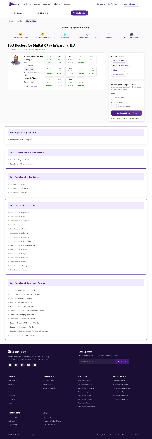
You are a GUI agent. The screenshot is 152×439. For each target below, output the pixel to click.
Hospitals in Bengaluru (121, 388)
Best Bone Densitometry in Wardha (23, 290)
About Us (66, 4)
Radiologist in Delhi (17, 184)
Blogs (10, 403)
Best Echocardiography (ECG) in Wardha (25, 294)
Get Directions (31, 87)
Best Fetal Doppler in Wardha (21, 298)
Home (11, 21)
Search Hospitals (49, 388)
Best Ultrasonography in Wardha (22, 327)
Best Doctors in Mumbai (19, 229)
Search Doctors (49, 381)
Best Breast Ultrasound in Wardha (23, 335)
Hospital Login (13, 425)
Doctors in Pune (84, 403)
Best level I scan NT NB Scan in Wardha (24, 323)
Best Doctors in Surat (18, 262)
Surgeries (46, 4)
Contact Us (12, 392)
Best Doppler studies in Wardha (22, 306)
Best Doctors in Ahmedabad (20, 241)
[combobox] (23, 13)
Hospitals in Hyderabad (122, 392)
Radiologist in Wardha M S (20, 188)
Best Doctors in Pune (18, 225)
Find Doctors (35, 4)
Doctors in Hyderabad (86, 392)
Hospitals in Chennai (120, 395)
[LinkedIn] (34, 365)
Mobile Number (117, 102)
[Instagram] (22, 365)
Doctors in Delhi (84, 381)
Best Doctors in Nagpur (19, 253)
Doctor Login (12, 417)
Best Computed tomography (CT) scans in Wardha (29, 331)
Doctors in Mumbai (85, 384)
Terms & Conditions (50, 425)
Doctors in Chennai (85, 395)
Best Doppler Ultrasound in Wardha (23, 319)
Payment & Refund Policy (52, 421)
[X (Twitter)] (16, 365)
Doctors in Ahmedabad (86, 407)
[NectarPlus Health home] (18, 4)
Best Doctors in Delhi (18, 217)
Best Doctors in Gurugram (20, 266)
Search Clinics (48, 384)
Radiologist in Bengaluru (19, 192)
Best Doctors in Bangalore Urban (22, 245)
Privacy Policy (48, 417)
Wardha (19, 21)
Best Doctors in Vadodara (19, 270)
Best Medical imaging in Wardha (22, 315)
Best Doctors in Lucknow (19, 237)
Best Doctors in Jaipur (18, 249)
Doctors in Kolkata (85, 399)
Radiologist (28, 60)
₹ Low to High (118, 70)
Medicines (56, 4)
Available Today (119, 61)
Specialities (12, 399)
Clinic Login (12, 421)
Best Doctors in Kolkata (19, 258)
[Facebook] (10, 365)
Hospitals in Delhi (119, 381)
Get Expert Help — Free (126, 113)
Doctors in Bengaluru (86, 388)
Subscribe (122, 361)
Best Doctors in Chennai (19, 233)
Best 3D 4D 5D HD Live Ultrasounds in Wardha (27, 311)
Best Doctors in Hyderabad (20, 212)
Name (114, 93)
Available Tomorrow (120, 65)
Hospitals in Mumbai (120, 384)
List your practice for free (106, 4)
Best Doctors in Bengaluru (20, 221)
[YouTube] (28, 365)
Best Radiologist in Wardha (20, 160)
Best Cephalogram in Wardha (21, 302)
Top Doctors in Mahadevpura (21, 140)
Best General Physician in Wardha (22, 164)
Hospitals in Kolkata (120, 399)
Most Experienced (119, 75)
